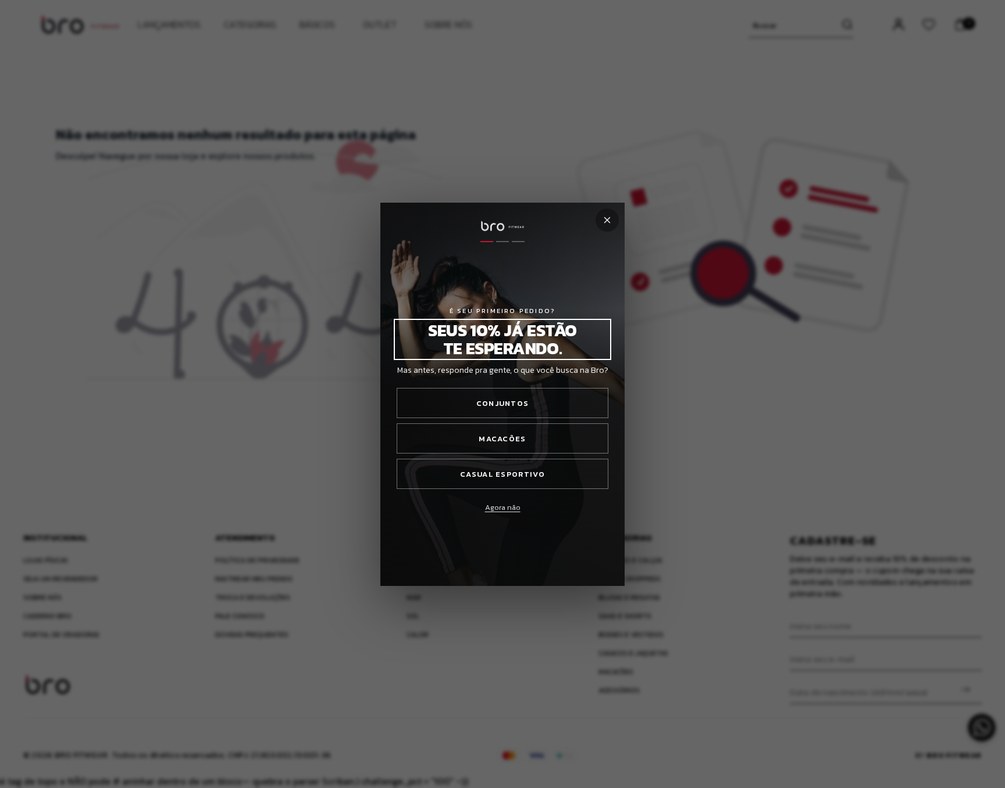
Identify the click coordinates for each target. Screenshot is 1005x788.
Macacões (502, 438)
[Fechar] (607, 220)
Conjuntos (502, 403)
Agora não (503, 507)
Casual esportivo (502, 474)
